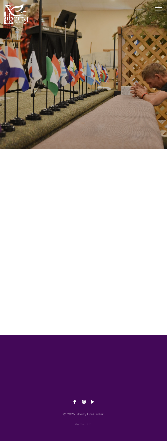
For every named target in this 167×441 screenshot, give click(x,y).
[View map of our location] (104, 359)
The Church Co (83, 424)
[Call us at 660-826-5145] (62, 359)
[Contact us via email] (20, 359)
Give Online (146, 383)
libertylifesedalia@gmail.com (21, 383)
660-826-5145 (62, 383)
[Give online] (146, 359)
